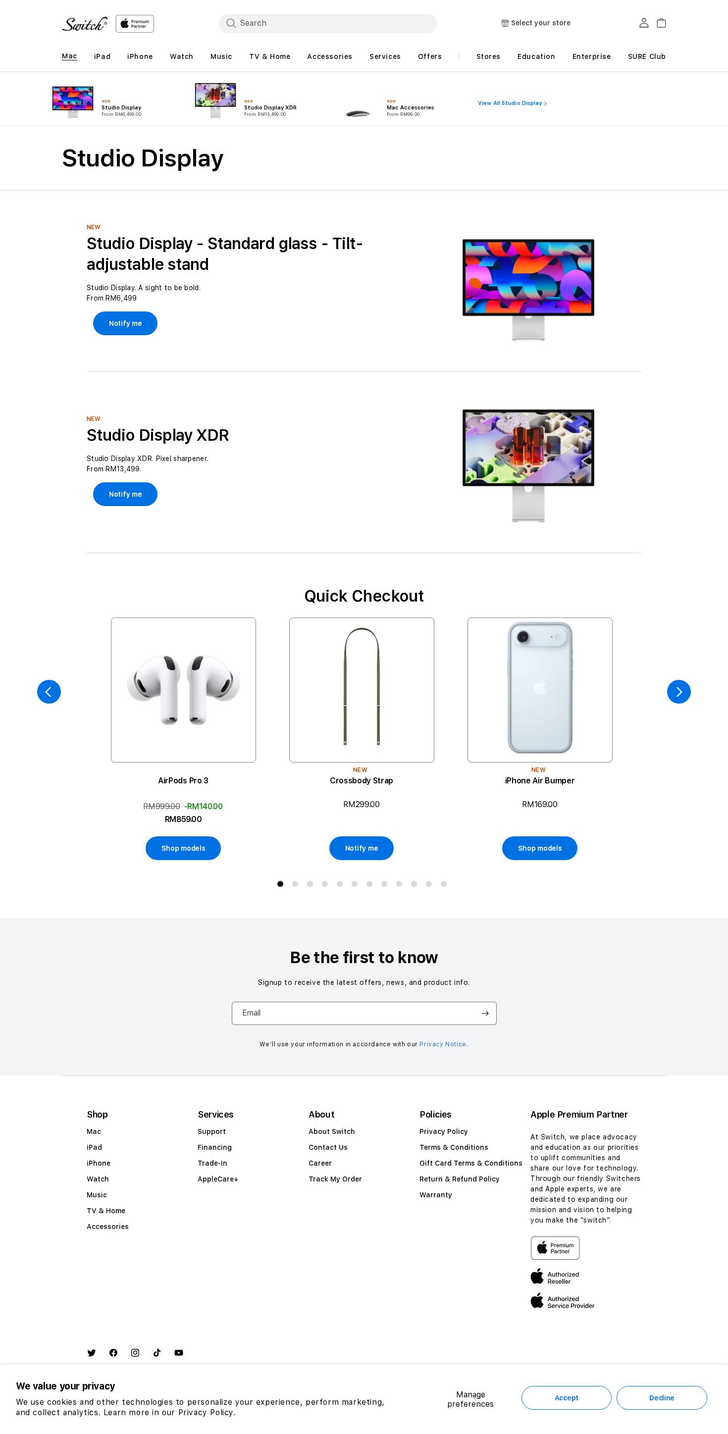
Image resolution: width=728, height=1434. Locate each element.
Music (97, 1195)
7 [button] (371, 886)
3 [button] (312, 886)
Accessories (108, 1226)
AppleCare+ (218, 1179)
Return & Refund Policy (459, 1179)
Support (212, 1131)
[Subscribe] (485, 1013)
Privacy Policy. (207, 1412)
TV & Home (106, 1211)
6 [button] (357, 886)
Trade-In (212, 1163)
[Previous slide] (49, 692)
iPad (94, 1147)
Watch (98, 1179)
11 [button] (431, 886)
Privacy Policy (443, 1131)
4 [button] (327, 886)
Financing (215, 1147)
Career (320, 1163)
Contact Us (328, 1147)
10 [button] (416, 886)
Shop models (183, 848)
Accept (566, 1398)
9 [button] (401, 886)
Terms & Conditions (453, 1147)
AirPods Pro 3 (183, 780)
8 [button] (386, 886)
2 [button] (297, 886)
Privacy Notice (442, 1044)
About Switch (332, 1131)
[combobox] (328, 23)
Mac (94, 1131)
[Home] (84, 24)
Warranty (435, 1195)
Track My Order (335, 1179)
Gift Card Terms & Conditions (470, 1163)
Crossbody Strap (361, 780)
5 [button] (342, 886)
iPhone (98, 1163)
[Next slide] (679, 692)
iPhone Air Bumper (540, 780)
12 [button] (446, 886)
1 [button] (282, 886)
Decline (662, 1398)
